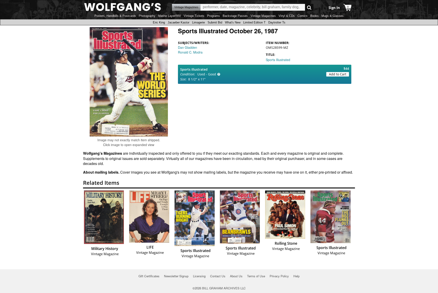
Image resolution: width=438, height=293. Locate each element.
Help (296, 276)
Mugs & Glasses (332, 16)
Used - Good (206, 74)
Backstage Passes (235, 16)
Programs (213, 16)
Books (314, 16)
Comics (302, 16)
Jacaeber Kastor (178, 22)
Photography (147, 16)
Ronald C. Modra (190, 52)
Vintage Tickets (194, 16)
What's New (232, 22)
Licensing (199, 276)
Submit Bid (215, 22)
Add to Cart (337, 74)
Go (309, 7)
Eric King (159, 22)
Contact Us (217, 276)
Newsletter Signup (176, 276)
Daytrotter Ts (276, 22)
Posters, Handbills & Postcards (115, 16)
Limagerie (198, 22)
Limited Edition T (254, 22)
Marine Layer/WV (169, 16)
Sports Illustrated (278, 59)
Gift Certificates (148, 276)
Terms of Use (256, 276)
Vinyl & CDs (287, 16)
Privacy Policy (279, 276)
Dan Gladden (187, 47)
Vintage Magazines (263, 16)
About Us (236, 276)
